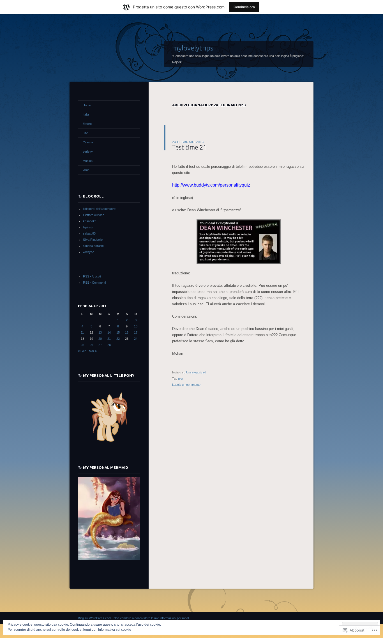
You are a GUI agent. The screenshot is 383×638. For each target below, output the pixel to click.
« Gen (82, 351)
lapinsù (88, 227)
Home (87, 105)
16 (126, 332)
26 (91, 344)
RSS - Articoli (92, 276)
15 (118, 332)
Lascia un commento (186, 384)
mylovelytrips (192, 48)
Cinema (88, 142)
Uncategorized (196, 372)
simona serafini (93, 245)
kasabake (89, 221)
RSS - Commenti (94, 282)
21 (109, 338)
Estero (87, 123)
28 (109, 344)
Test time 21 (189, 147)
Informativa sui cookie (114, 630)
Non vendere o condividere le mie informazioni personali (151, 618)
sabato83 (89, 233)
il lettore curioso (93, 215)
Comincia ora (244, 7)
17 (135, 332)
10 (135, 326)
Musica (88, 160)
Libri (85, 133)
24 (135, 338)
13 (100, 332)
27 (100, 344)
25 (82, 344)
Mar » (93, 351)
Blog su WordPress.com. (95, 618)
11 (82, 332)
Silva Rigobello (93, 239)
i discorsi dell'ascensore (99, 208)
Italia (86, 114)
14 (109, 332)
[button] (239, 241)
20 (100, 338)
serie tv (88, 151)
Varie (86, 170)
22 (118, 338)
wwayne (88, 252)
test (180, 378)
